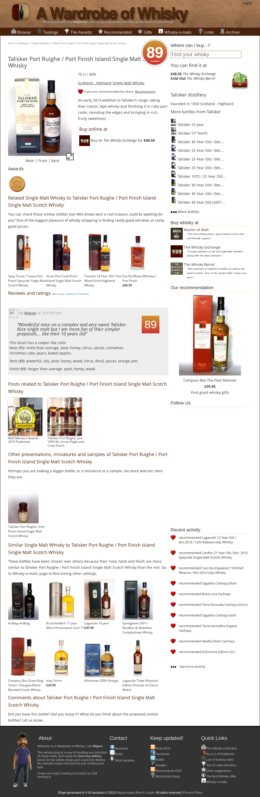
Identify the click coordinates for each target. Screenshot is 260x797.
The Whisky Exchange (202, 247)
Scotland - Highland (94, 82)
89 (155, 53)
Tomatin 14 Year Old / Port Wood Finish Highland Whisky (103, 280)
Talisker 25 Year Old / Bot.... (200, 150)
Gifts (148, 32)
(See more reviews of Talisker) (70, 294)
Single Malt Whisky (128, 82)
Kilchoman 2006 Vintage (101, 680)
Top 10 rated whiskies (221, 765)
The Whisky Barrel (199, 264)
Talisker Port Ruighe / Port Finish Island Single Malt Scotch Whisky (89, 43)
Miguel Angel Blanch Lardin (136, 792)
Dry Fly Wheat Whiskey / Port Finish (139, 278)
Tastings (50, 32)
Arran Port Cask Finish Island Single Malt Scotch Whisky (63, 280)
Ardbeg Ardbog (19, 623)
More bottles (188, 211)
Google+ (161, 765)
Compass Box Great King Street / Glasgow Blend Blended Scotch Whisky (25, 685)
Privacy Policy (192, 792)
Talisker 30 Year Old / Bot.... (200, 141)
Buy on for (122, 140)
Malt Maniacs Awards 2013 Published (23, 440)
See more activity (192, 666)
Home (11, 43)
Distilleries (23, 43)
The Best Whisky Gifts (221, 776)
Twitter (159, 759)
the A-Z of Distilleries (220, 754)
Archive (233, 32)
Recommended (118, 32)
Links (209, 32)
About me (121, 748)
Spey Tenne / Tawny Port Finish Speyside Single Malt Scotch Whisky (27, 280)
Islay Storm (54, 680)
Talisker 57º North (192, 133)
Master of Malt (196, 229)
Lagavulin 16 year (96, 623)
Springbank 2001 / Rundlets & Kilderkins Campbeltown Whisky (137, 628)
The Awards (81, 32)
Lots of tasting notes (220, 759)
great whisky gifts (214, 392)
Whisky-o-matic (178, 32)
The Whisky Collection (221, 748)
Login (247, 3)
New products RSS (168, 771)
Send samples (125, 760)
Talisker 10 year (190, 124)
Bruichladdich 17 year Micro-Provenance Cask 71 (65, 625)
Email (119, 754)
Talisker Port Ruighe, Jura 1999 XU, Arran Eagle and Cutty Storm (65, 442)
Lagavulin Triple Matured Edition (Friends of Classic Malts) (140, 685)
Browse (24, 32)
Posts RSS (162, 748)
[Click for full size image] (70, 157)
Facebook (162, 754)
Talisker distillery (40, 43)
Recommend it (145, 91)
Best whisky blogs (167, 776)
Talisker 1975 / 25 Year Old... (201, 176)
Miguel (30, 313)
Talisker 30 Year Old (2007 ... (201, 202)
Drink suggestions (218, 771)
